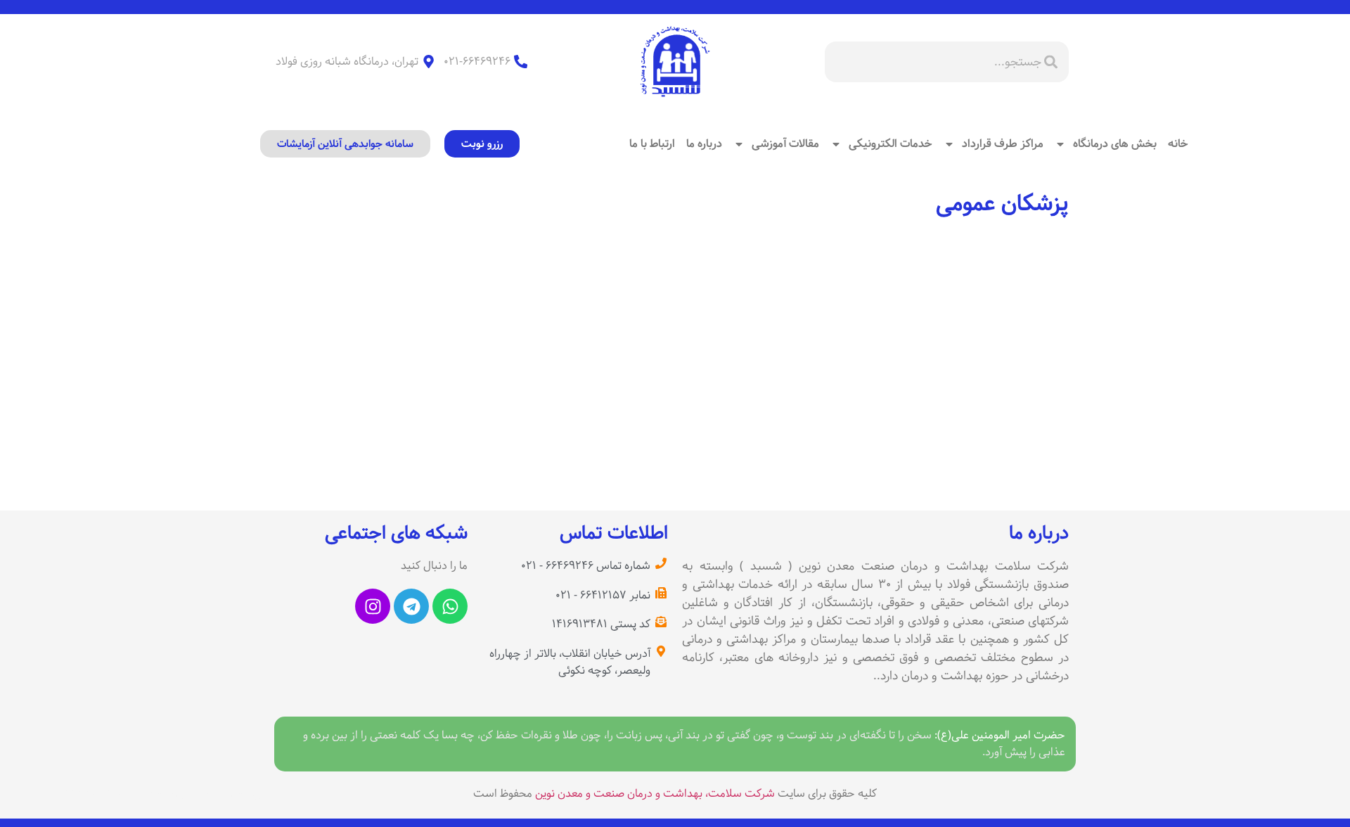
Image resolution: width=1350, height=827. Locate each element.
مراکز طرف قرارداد (1002, 144)
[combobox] (947, 61)
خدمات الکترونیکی (890, 144)
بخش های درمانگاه (1115, 144)
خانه (1178, 144)
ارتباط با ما (652, 144)
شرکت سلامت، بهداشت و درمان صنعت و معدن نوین (655, 793)
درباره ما (704, 144)
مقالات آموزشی (785, 144)
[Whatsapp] (450, 606)
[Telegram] (411, 606)
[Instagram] (372, 606)
